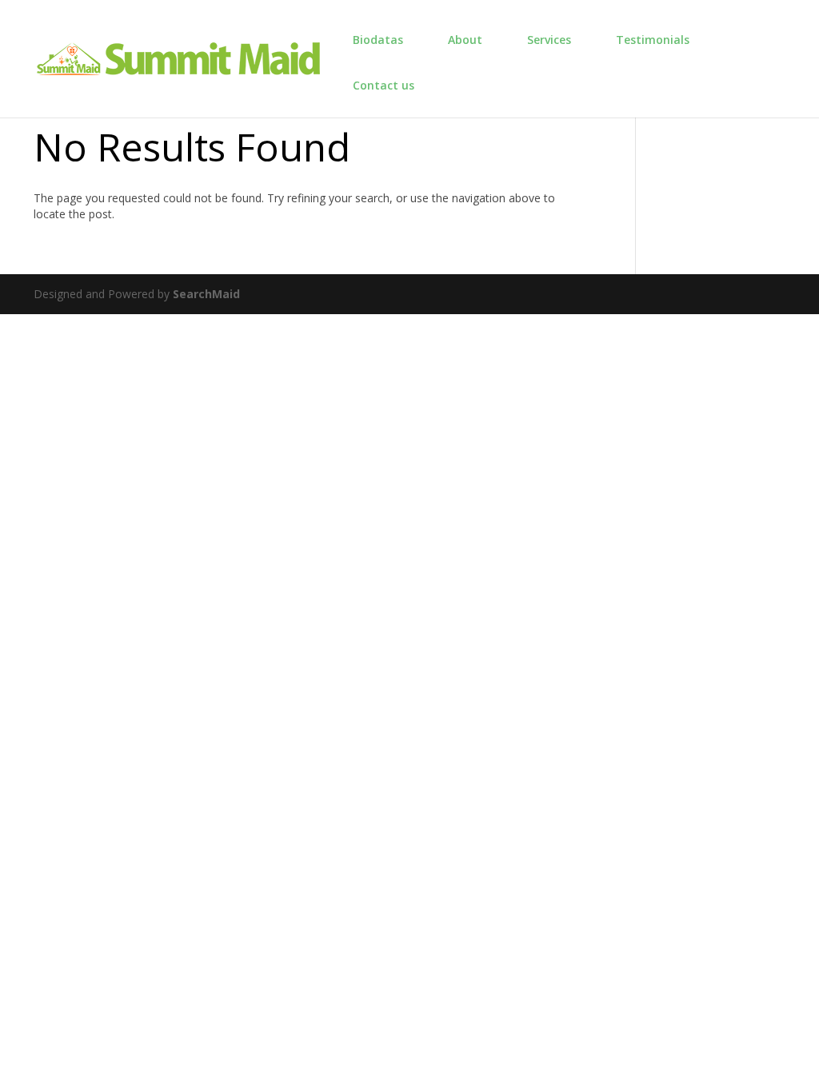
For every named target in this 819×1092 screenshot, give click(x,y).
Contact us (383, 85)
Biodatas (378, 39)
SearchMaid (206, 293)
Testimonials (652, 39)
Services (549, 39)
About (465, 39)
